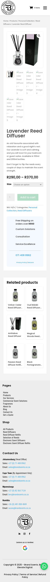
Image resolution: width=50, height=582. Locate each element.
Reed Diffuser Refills (12, 435)
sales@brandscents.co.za (19, 467)
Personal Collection (26, 21)
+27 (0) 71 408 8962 (17, 463)
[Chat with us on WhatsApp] (44, 566)
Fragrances (8, 403)
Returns (31, 262)
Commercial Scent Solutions (15, 401)
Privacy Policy (21, 262)
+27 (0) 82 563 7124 (17, 490)
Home (5, 21)
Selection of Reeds (11, 437)
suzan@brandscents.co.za (19, 508)
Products (13, 21)
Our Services (8, 398)
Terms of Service (28, 574)
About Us (7, 406)
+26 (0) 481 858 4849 (17, 504)
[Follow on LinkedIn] (19, 534)
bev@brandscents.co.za (18, 494)
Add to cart (27, 197)
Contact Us (7, 412)
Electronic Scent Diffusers (14, 440)
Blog (5, 409)
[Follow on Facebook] (30, 534)
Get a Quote (8, 415)
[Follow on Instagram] (25, 534)
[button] (39, 35)
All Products (8, 429)
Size (9, 184)
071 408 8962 (23, 255)
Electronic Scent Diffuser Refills (16, 443)
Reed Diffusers (25, 210)
